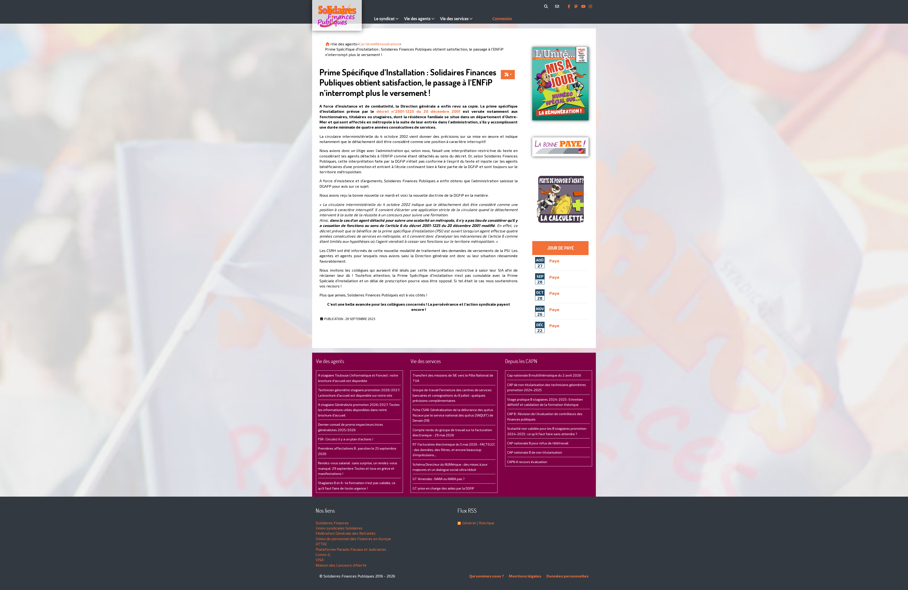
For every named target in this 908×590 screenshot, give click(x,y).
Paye (554, 260)
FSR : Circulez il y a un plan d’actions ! (345, 439)
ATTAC (321, 544)
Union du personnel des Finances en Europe (353, 538)
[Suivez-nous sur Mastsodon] (576, 6)
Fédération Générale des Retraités (345, 533)
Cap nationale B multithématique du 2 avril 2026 (544, 375)
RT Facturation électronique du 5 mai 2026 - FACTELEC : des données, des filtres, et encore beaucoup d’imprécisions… (454, 449)
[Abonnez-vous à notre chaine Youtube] (584, 6)
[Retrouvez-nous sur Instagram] (590, 6)
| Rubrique (485, 523)
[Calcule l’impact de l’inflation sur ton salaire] (560, 199)
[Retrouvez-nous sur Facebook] (569, 6)
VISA (320, 559)
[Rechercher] (547, 6)
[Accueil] (342, 15)
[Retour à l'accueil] (327, 44)
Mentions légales (524, 576)
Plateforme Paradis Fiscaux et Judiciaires (351, 549)
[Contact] (558, 6)
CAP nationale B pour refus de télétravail (537, 443)
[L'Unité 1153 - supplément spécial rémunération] (560, 83)
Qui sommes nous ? (486, 576)
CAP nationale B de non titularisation (534, 452)
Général (469, 523)
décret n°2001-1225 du (399, 111)
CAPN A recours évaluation (527, 462)
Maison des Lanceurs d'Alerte (341, 565)
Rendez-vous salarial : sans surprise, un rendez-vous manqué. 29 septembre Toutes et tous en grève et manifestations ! (357, 468)
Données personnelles (567, 576)
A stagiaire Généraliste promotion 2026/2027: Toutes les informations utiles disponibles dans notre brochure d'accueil (359, 410)
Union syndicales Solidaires (339, 528)
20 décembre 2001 (441, 111)
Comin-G (323, 554)
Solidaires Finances (332, 523)
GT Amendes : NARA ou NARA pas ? (439, 479)
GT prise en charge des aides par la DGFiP (443, 488)
